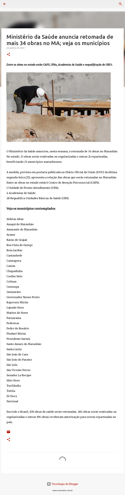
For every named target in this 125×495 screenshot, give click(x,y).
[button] (8, 54)
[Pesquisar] (14, 4)
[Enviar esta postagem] (8, 433)
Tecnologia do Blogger (64, 483)
